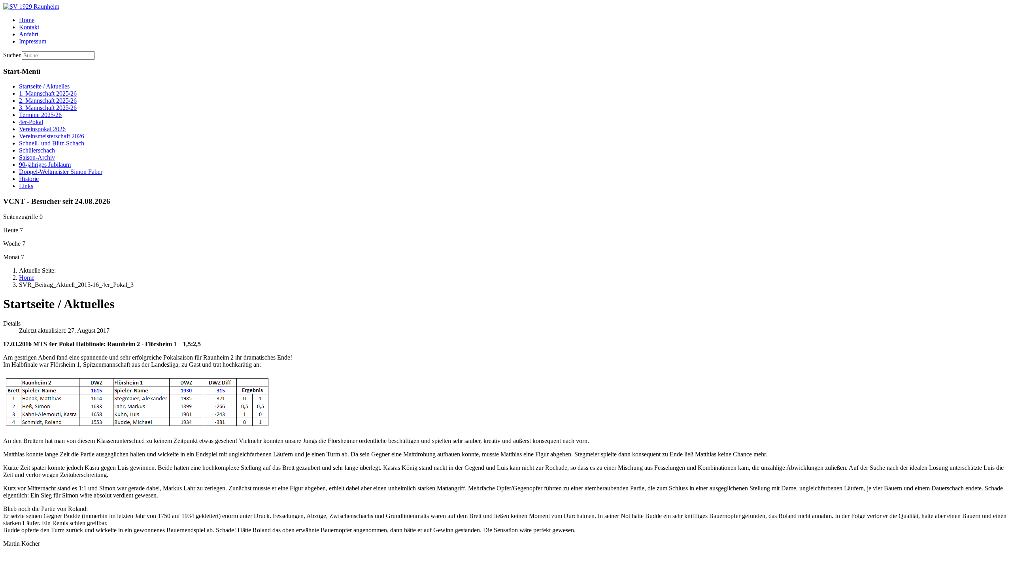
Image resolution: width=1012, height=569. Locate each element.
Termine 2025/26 (40, 114)
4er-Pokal (31, 122)
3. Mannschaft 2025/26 (48, 107)
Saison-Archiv (37, 157)
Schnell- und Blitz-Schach (51, 143)
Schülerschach (37, 150)
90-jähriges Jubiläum (45, 164)
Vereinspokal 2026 (42, 129)
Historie (29, 178)
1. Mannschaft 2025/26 (48, 93)
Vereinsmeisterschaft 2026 (51, 136)
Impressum (32, 41)
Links (26, 186)
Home (26, 20)
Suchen (12, 55)
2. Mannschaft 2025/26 (48, 100)
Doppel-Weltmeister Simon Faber (60, 171)
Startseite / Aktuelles (44, 86)
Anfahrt (28, 34)
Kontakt (29, 27)
